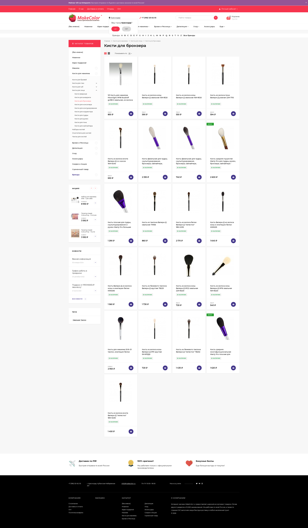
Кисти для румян (81, 119)
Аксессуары (149, 510)
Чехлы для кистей (79, 137)
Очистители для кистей (81, 133)
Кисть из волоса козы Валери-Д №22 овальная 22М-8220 (187, 288)
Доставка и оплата (95, 9)
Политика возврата (76, 513)
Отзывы (110, 9)
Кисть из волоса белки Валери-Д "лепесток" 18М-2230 (186, 224)
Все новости (77, 299)
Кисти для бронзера (83, 101)
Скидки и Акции (151, 513)
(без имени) (126, 503)
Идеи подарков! (128, 510)
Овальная (76, 320)
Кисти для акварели (83, 97)
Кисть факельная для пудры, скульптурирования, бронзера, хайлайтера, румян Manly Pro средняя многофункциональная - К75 (189, 163)
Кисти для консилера (83, 104)
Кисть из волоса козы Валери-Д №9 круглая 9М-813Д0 (152, 351)
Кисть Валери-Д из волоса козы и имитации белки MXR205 (222, 224)
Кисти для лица (136, 41)
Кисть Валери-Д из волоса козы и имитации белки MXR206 (120, 288)
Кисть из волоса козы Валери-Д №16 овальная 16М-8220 (221, 288)
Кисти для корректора (84, 112)
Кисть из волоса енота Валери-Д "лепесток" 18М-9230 (118, 415)
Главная (71, 9)
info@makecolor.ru (128, 483)
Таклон (83, 320)
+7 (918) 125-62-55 (149, 18)
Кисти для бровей (79, 80)
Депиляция (149, 503)
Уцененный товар (151, 516)
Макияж (125, 513)
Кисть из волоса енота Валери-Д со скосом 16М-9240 (118, 161)
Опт (119, 9)
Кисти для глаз (78, 83)
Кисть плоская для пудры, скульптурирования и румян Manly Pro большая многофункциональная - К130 (119, 227)
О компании (73, 503)
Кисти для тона (81, 122)
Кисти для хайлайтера (84, 126)
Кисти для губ (77, 87)
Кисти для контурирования (86, 108)
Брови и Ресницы (128, 519)
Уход (146, 506)
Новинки (125, 506)
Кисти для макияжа (120, 41)
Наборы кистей (78, 129)
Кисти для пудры (81, 115)
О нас (81, 9)
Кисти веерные (81, 94)
